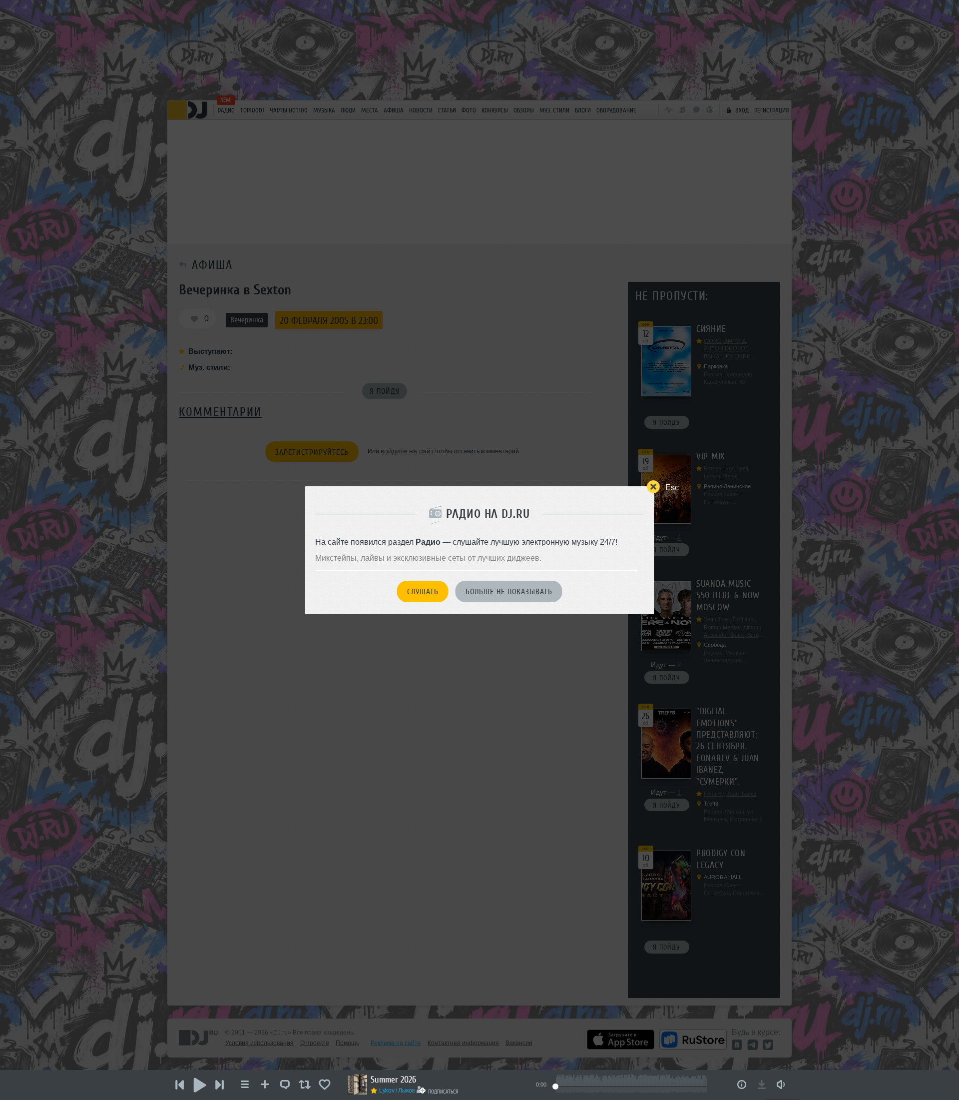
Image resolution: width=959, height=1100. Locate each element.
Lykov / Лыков (397, 1090)
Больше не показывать (509, 591)
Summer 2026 (393, 1080)
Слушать (423, 591)
